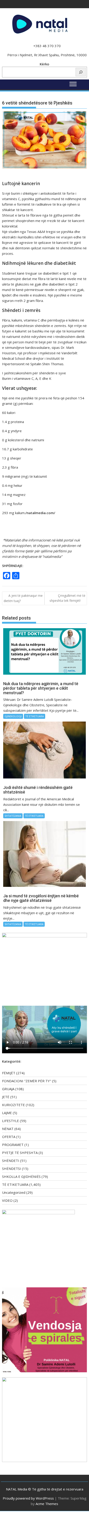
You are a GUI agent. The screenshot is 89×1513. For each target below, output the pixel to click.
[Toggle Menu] (73, 84)
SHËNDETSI (11, 1168)
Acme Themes (47, 1503)
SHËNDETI (10, 1160)
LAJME (7, 1112)
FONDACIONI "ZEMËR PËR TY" (26, 1081)
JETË (5, 1097)
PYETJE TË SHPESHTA (20, 1152)
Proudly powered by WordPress (28, 1498)
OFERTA (8, 1136)
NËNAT (7, 1128)
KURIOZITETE (13, 1104)
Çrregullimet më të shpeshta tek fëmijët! (67, 598)
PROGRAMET (13, 1144)
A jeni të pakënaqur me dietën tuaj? (23, 598)
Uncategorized (13, 1192)
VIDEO (7, 1200)
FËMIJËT (8, 1073)
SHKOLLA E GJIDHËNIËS (21, 1176)
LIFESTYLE (10, 1120)
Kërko (44, 64)
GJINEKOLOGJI (13, 716)
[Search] (81, 72)
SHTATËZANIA (13, 815)
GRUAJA (8, 1089)
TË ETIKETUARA (34, 716)
